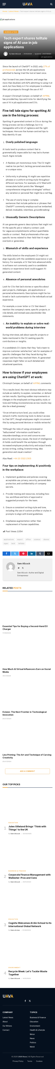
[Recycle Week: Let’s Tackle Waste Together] (27, 950)
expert (20, 539)
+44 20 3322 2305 (22, 458)
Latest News (14, 11)
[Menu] (4, 4)
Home (5, 11)
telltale (21, 543)
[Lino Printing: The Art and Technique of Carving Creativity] (27, 737)
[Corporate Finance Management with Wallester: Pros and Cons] (27, 853)
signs (6, 543)
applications (9, 539)
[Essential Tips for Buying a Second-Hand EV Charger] (27, 609)
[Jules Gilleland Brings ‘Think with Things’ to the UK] (27, 805)
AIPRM (45, 96)
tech (13, 543)
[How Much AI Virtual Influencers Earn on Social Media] (27, 651)
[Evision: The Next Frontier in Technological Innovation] (27, 694)
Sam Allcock (16, 54)
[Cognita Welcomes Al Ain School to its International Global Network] (27, 902)
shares (46, 539)
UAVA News (22, 1057)
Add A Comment (27, 771)
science (37, 539)
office (28, 539)
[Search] (51, 4)
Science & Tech (11, 32)
